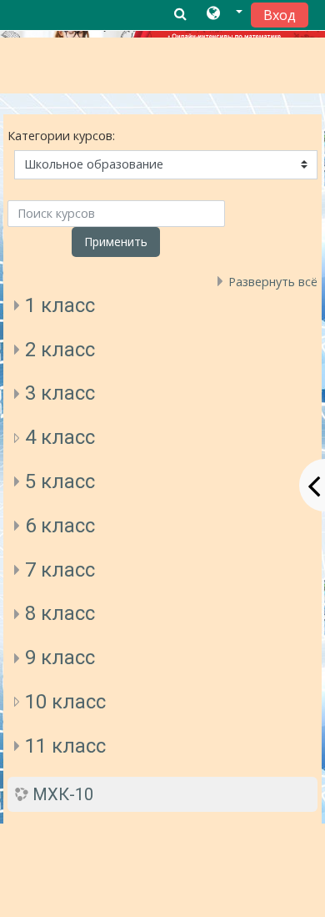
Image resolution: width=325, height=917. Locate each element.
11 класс (65, 746)
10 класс (65, 701)
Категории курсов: (61, 136)
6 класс (60, 525)
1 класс (60, 305)
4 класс (60, 437)
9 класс (60, 657)
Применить (116, 241)
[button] (224, 14)
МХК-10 (62, 794)
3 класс (60, 393)
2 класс (60, 349)
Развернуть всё (273, 282)
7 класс (60, 570)
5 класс (60, 481)
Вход (279, 15)
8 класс (60, 613)
